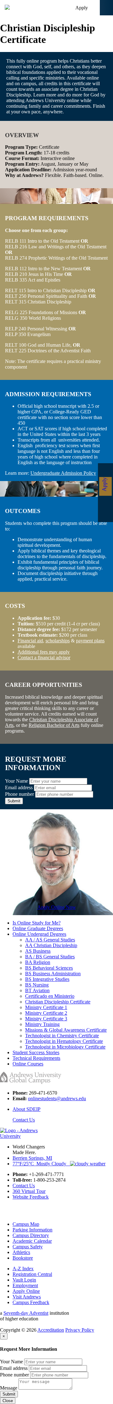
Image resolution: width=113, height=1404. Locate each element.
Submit (14, 801)
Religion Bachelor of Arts (54, 725)
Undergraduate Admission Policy (63, 473)
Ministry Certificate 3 (46, 1018)
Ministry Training (42, 1024)
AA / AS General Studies (50, 939)
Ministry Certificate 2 (46, 1013)
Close (8, 1400)
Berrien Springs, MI (32, 1158)
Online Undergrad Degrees (39, 934)
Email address (19, 787)
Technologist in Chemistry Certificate (62, 1035)
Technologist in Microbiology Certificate (65, 1046)
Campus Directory (31, 1235)
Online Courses (28, 1063)
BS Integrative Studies (47, 979)
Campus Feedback (31, 1302)
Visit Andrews (27, 1296)
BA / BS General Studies (50, 956)
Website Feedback (31, 1196)
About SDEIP (26, 1109)
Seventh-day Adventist (25, 1313)
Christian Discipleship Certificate (57, 1001)
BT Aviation (37, 990)
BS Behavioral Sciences (49, 968)
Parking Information (32, 1229)
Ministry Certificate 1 (46, 1007)
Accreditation (50, 1330)
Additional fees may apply (44, 652)
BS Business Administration (53, 973)
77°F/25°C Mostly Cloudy (41, 1163)
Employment (25, 1285)
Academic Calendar (32, 1241)
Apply (81, 7)
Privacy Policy (79, 1330)
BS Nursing (37, 984)
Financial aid (30, 640)
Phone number (19, 794)
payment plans (90, 640)
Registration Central (32, 1274)
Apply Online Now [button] (56, 907)
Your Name (16, 781)
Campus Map (26, 1224)
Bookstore (23, 1258)
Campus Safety (28, 1246)
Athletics (21, 1252)
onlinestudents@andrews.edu (57, 1098)
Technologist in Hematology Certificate (64, 1041)
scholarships (58, 640)
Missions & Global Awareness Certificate (66, 1030)
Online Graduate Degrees (38, 928)
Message (8, 1388)
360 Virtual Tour (29, 1191)
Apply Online (26, 1291)
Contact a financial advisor (44, 657)
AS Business (38, 951)
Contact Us (24, 1119)
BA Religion (37, 962)
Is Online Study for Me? (37, 922)
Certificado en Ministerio (49, 996)
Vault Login (24, 1279)
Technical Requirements (36, 1058)
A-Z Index (23, 1268)
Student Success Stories (36, 1052)
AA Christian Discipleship (51, 945)
